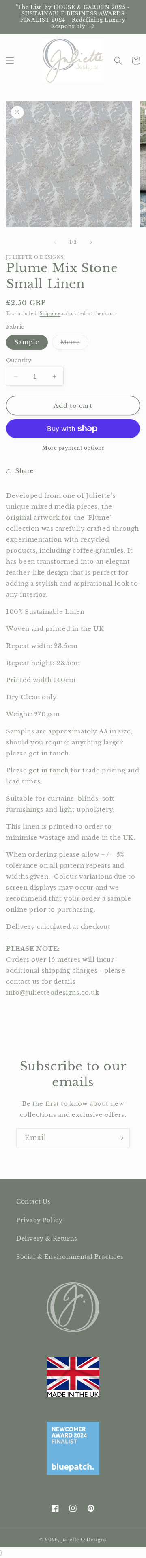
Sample (27, 342)
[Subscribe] (120, 1137)
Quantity (18, 360)
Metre (74, 344)
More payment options (73, 448)
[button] (10, 61)
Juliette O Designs (84, 1540)
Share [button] (24, 471)
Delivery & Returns (46, 1238)
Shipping (50, 313)
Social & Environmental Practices (69, 1256)
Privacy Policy (39, 1220)
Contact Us (33, 1201)
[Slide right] (91, 242)
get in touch (49, 770)
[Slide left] (55, 242)
